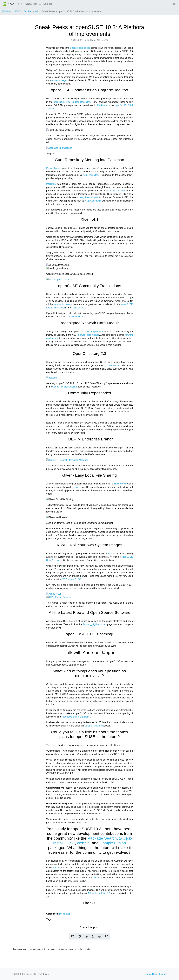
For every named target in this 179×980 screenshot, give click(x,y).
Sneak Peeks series (80, 48)
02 (36, 11)
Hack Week (120, 484)
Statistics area (78, 307)
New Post (32, 4)
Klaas (96, 877)
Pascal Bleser (53, 168)
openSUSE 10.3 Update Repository (72, 102)
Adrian (56, 867)
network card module (88, 335)
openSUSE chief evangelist (76, 717)
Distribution (64, 914)
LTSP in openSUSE (71, 579)
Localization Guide (76, 316)
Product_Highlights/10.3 (95, 624)
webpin (83, 843)
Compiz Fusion (113, 843)
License (163, 974)
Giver (76, 487)
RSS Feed (46, 4)
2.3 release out (112, 365)
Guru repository (91, 175)
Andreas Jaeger (59, 80)
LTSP (70, 843)
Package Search (102, 838)
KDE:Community (93, 201)
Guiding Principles (93, 726)
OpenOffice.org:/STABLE (64, 387)
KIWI (110, 553)
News (7, 11)
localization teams (63, 304)
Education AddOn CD (99, 893)
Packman (102, 105)
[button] (20, 4)
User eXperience (94, 331)
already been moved (87, 197)
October (27, 11)
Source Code (151, 974)
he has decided (117, 190)
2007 (17, 11)
